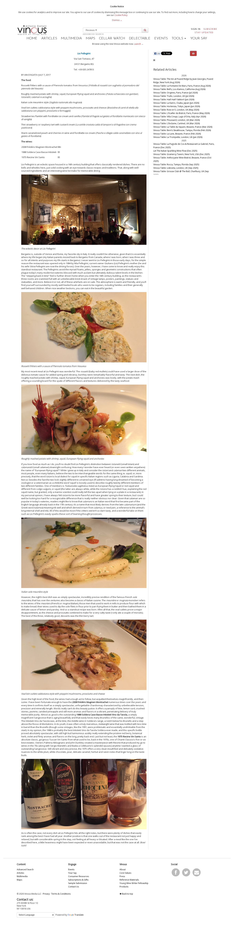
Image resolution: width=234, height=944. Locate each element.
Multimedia (71, 38)
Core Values (125, 872)
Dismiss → (117, 20)
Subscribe (210, 29)
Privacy (46, 893)
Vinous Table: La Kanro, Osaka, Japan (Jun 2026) (176, 102)
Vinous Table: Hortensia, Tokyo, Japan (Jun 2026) (176, 106)
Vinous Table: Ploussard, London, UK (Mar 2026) (176, 120)
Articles (49, 38)
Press (122, 876)
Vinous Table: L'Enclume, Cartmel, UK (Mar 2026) (176, 123)
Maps (90, 38)
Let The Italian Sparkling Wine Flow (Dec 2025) (175, 150)
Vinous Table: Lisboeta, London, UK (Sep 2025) (175, 167)
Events (161, 38)
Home (32, 38)
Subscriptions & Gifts (78, 879)
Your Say (198, 38)
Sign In (196, 29)
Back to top (127, 893)
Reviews (90, 30)
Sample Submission (77, 883)
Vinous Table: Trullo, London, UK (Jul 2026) (173, 96)
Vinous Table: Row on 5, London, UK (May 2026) (176, 109)
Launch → (138, 43)
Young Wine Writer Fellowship (134, 883)
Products (124, 886)
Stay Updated (204, 32)
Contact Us (73, 886)
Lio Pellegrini (83, 53)
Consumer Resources (78, 876)
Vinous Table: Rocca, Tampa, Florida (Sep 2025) (176, 164)
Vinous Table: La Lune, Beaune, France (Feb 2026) (177, 133)
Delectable (139, 38)
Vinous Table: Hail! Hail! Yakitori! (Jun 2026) (173, 99)
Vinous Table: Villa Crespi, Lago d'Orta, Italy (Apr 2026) (179, 116)
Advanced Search (93, 34)
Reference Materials (129, 879)
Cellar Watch (112, 38)
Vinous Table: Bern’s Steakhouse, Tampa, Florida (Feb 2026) (182, 130)
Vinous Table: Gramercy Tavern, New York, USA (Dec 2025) (181, 154)
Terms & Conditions (61, 893)
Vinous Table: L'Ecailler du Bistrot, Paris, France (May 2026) (181, 113)
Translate (79, 914)
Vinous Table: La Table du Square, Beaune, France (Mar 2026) (182, 126)
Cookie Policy (120, 15)
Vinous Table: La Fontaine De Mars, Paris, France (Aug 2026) (182, 85)
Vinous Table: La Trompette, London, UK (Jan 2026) (177, 137)
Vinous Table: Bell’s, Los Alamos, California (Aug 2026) (179, 89)
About (123, 869)
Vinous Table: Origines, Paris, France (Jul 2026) (175, 92)
